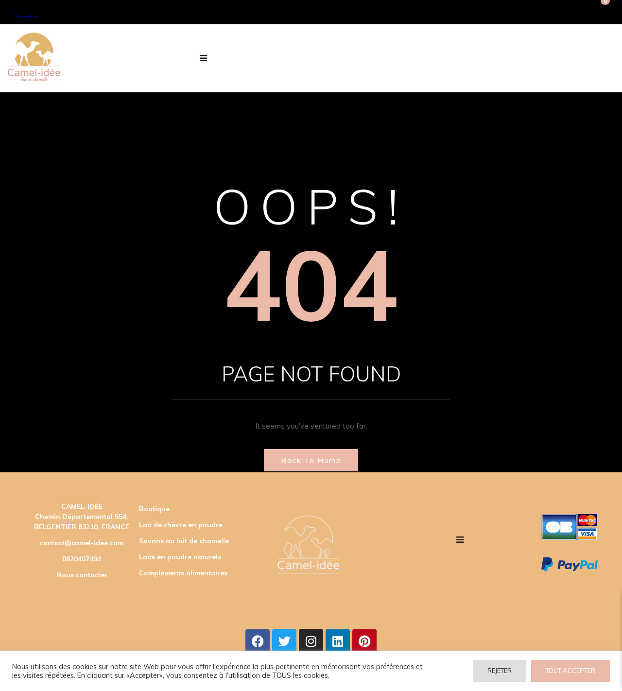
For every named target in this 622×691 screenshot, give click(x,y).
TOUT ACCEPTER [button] (570, 670)
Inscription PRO (561, 12)
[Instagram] (311, 641)
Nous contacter (81, 574)
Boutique (154, 508)
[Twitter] (284, 641)
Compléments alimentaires (183, 573)
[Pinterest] (364, 641)
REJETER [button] (499, 670)
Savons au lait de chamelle (184, 540)
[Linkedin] (338, 641)
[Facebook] (257, 641)
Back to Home (311, 460)
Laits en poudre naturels (180, 557)
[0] (602, 12)
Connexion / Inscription (485, 12)
